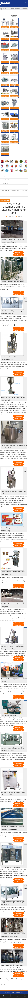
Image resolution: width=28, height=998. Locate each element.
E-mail (10, 996)
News (12, 8)
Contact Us (18, 252)
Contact (17, 996)
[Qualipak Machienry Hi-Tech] (6, 2)
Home (8, 8)
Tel (3, 996)
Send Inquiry (18, 255)
